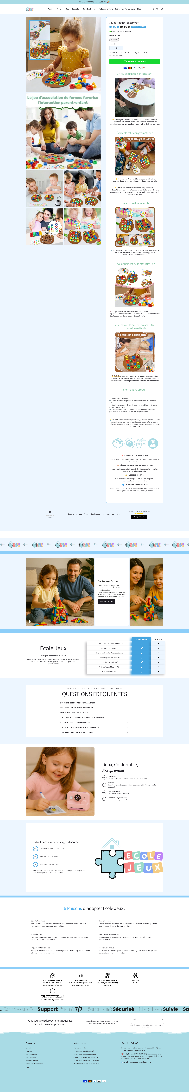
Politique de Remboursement (85, 1054)
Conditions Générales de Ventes (86, 1057)
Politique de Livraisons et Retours (86, 1061)
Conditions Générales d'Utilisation (86, 1064)
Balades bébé (31, 1057)
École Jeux (97, 1087)
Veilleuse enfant (32, 1061)
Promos (29, 1051)
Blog (27, 1067)
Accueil (28, 1048)
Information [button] (80, 1043)
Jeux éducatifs (31, 1054)
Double (114, 40)
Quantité (112, 44)
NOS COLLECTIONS (106, 601)
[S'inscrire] (162, 1019)
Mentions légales (80, 1048)
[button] (73, 9)
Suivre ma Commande (34, 1064)
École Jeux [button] (32, 1043)
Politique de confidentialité (84, 1051)
